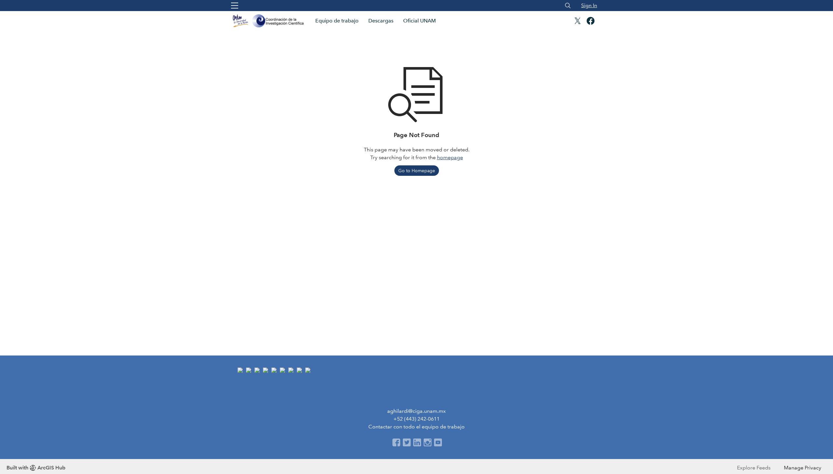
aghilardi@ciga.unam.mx (416, 411)
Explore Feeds (754, 468)
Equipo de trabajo (337, 21)
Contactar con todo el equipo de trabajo (416, 427)
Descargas (380, 21)
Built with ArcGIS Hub (36, 468)
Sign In (589, 5)
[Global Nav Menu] (234, 5)
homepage (450, 157)
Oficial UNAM (419, 21)
